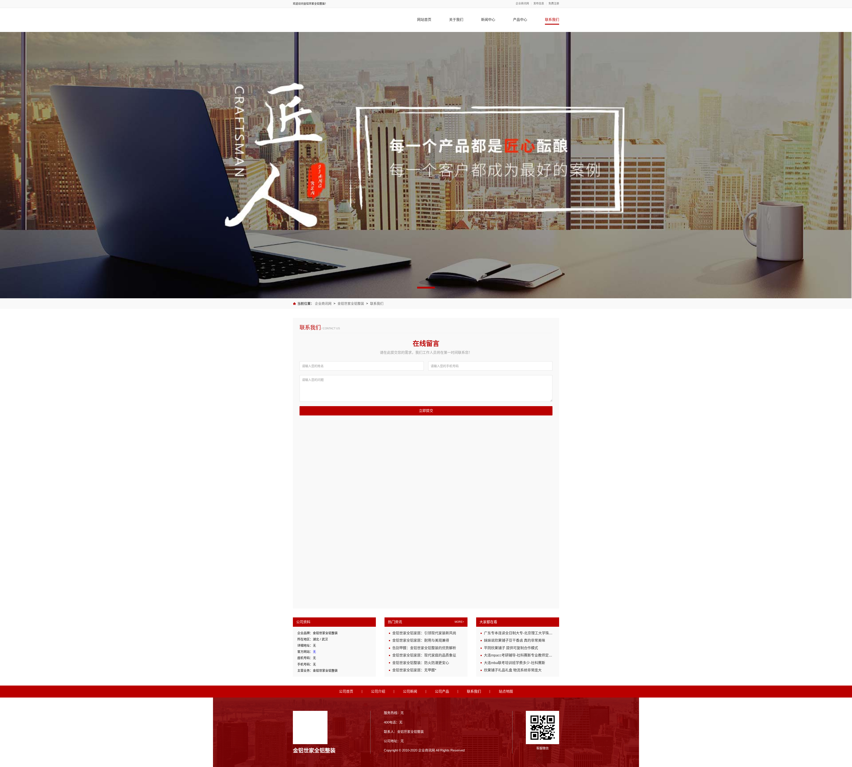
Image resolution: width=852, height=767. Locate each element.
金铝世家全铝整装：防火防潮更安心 (420, 663)
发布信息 (538, 3)
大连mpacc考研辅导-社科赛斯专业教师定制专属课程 (525, 655)
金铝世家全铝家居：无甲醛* (414, 670)
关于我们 (456, 20)
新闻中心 (488, 20)
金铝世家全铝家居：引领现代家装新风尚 (424, 633)
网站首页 (424, 20)
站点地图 (506, 691)
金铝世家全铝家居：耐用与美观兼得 (420, 640)
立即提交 (426, 411)
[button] (426, 288)
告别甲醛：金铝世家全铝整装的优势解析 (424, 648)
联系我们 (552, 20)
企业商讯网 (522, 3)
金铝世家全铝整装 (350, 303)
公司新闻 (410, 691)
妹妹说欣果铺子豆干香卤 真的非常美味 (514, 640)
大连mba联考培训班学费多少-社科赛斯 (514, 663)
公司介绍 (378, 691)
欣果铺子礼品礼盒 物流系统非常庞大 (513, 670)
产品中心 (520, 20)
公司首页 (346, 691)
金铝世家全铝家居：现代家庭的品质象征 (424, 655)
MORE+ (459, 622)
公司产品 (442, 691)
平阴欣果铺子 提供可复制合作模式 (511, 648)
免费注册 (553, 3)
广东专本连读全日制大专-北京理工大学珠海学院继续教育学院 (532, 633)
